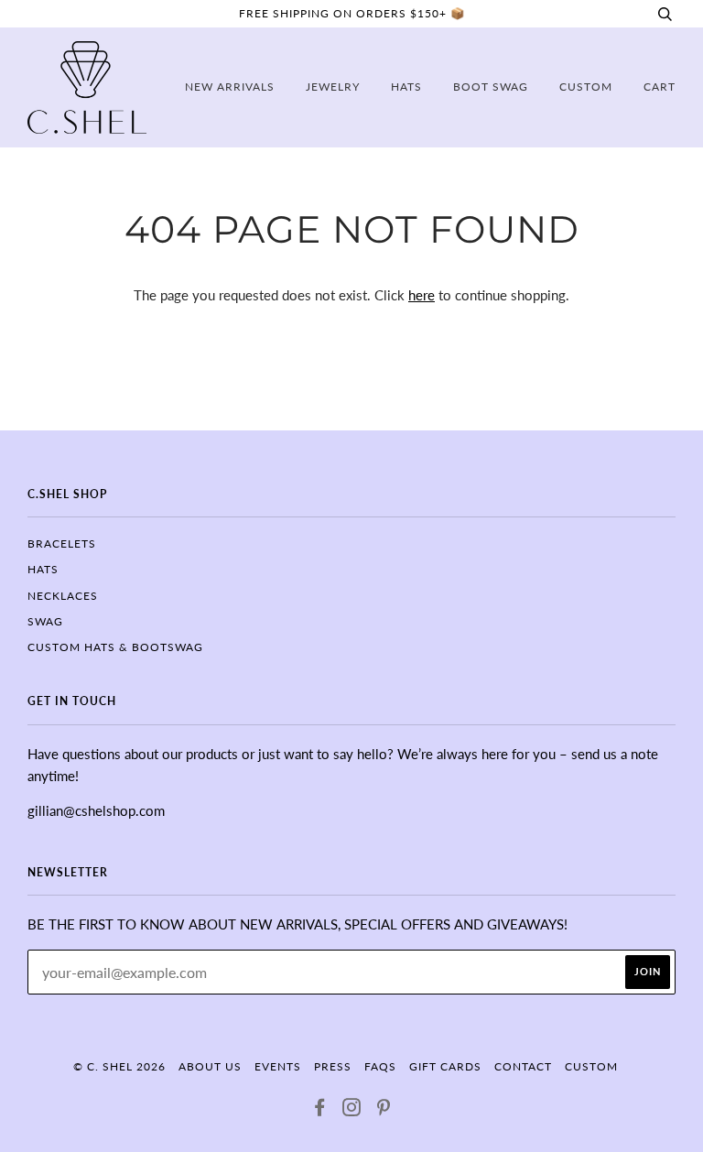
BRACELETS (61, 543)
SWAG (45, 621)
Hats (406, 86)
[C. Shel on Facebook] (320, 1110)
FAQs (380, 1066)
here (421, 295)
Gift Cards (445, 1066)
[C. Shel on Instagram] (352, 1110)
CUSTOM (585, 86)
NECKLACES (62, 596)
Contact (523, 1066)
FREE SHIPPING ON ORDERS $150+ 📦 (352, 13)
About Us (210, 1066)
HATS (43, 569)
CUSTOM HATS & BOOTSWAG (115, 647)
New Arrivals (230, 86)
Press (333, 1066)
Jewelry (333, 86)
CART (660, 86)
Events (277, 1066)
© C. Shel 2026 (119, 1066)
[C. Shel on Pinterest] (384, 1110)
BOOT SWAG (490, 86)
